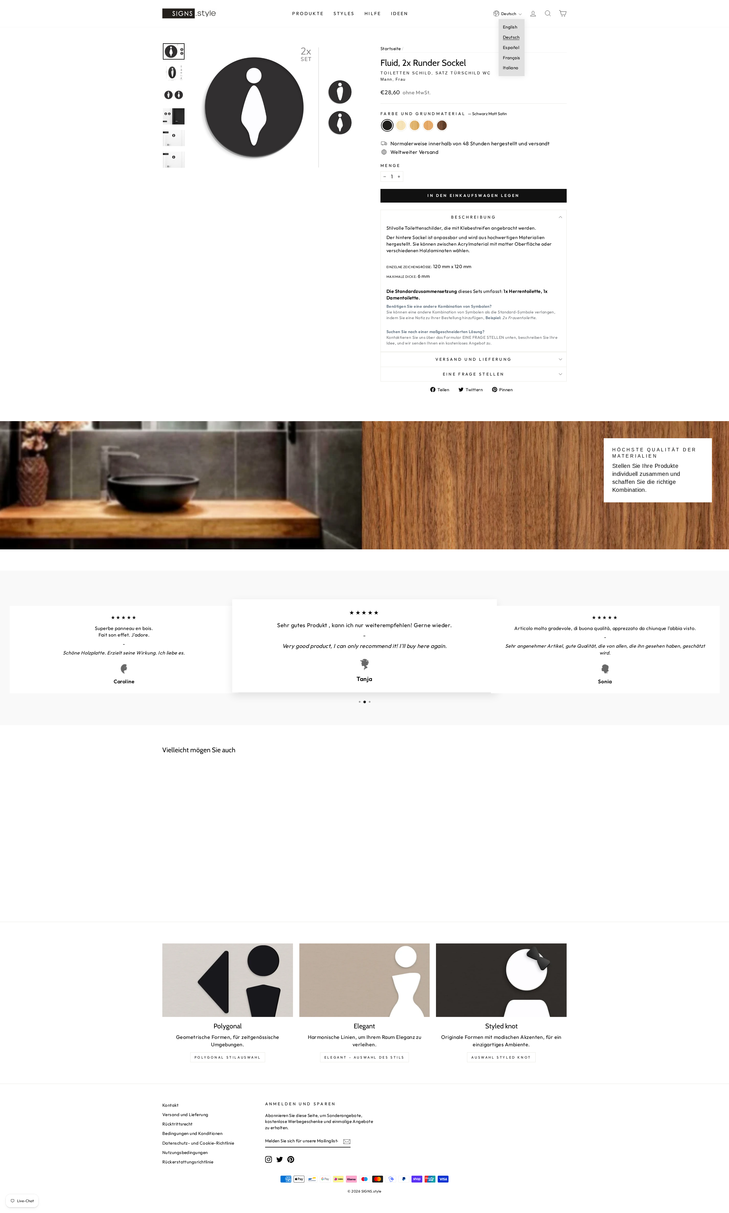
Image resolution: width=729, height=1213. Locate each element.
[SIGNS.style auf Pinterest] (290, 1159)
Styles (344, 13)
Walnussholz (442, 125)
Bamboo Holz (414, 125)
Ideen (399, 13)
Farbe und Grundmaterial (443, 113)
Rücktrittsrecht (177, 1124)
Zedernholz (428, 125)
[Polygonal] (227, 980)
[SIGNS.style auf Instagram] (268, 1159)
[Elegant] (364, 980)
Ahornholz (401, 125)
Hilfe (372, 13)
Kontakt (170, 1105)
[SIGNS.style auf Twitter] (279, 1159)
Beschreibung (473, 217)
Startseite (390, 48)
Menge (390, 165)
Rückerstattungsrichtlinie (187, 1162)
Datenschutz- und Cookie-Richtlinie (198, 1143)
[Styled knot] (501, 980)
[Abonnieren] (347, 1141)
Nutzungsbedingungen (185, 1152)
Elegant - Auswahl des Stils (364, 1057)
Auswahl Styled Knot (501, 1057)
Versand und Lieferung (473, 359)
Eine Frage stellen (474, 374)
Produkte (308, 13)
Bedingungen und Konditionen (192, 1133)
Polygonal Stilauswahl (227, 1057)
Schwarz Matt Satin (387, 125)
